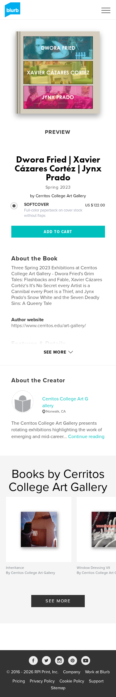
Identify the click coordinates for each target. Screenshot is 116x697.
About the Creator (38, 380)
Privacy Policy (42, 681)
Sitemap (58, 687)
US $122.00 (95, 205)
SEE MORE (58, 601)
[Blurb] (11, 12)
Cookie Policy (71, 681)
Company (71, 671)
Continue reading (86, 437)
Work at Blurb (97, 671)
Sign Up (82, 10)
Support (96, 681)
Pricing (18, 681)
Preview (57, 132)
